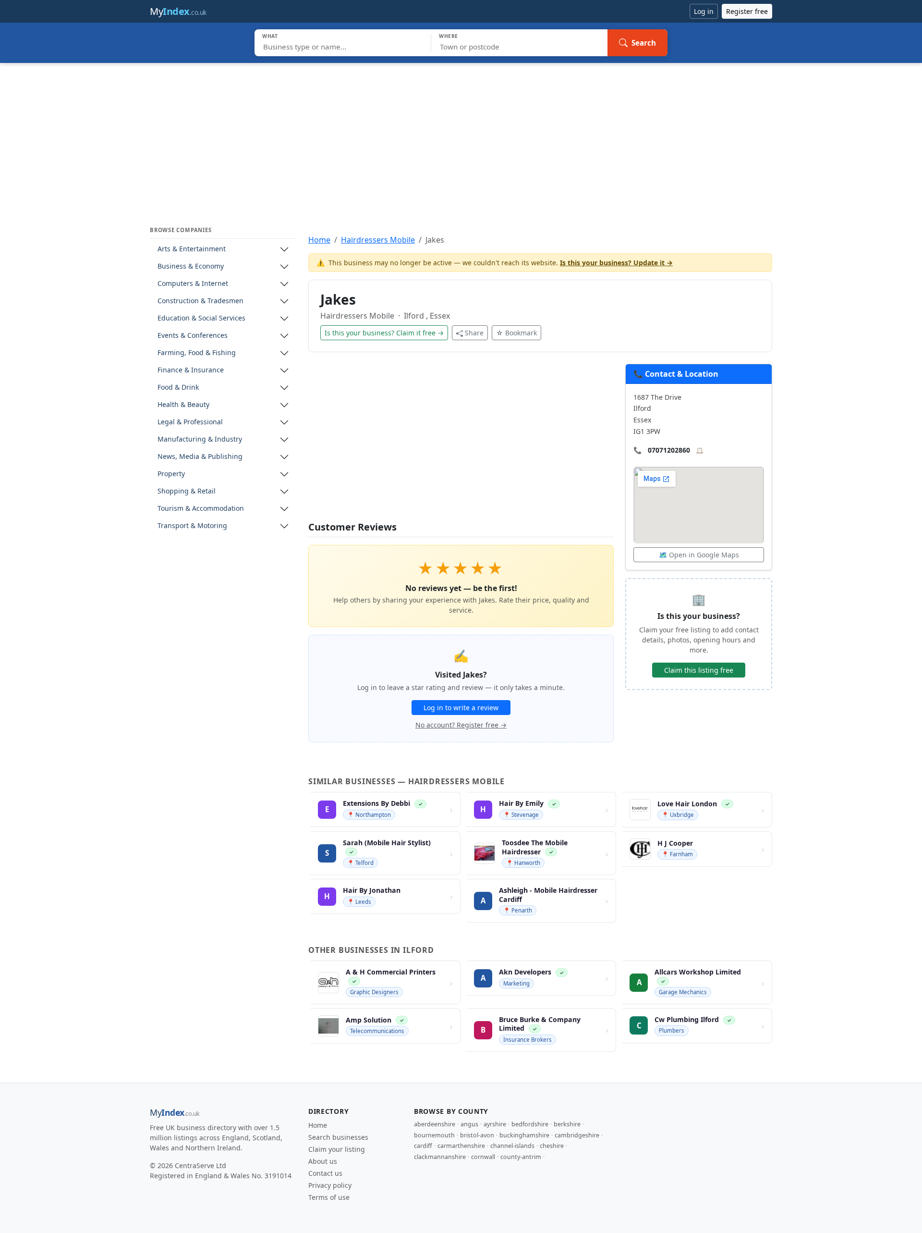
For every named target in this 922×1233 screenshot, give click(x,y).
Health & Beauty (183, 405)
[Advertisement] (461, 135)
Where (448, 36)
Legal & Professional (190, 422)
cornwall (483, 1157)
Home (319, 239)
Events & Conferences (193, 336)
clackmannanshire (440, 1157)
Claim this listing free (698, 670)
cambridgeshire (577, 1135)
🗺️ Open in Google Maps (699, 554)
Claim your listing (336, 1149)
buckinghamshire (524, 1135)
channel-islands (512, 1146)
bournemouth (434, 1135)
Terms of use (329, 1197)
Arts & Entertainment (192, 249)
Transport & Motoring (192, 526)
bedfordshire (529, 1124)
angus (469, 1124)
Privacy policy (330, 1185)
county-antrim (520, 1157)
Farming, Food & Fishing (197, 353)
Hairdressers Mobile (378, 239)
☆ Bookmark (516, 332)
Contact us (325, 1173)
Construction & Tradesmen (200, 301)
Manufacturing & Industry (200, 439)
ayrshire (495, 1124)
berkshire (567, 1124)
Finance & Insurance (191, 370)
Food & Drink (178, 387)
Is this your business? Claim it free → (384, 332)
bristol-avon (477, 1135)
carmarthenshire (461, 1146)
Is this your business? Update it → (616, 262)
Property (171, 474)
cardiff (423, 1146)
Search (643, 43)
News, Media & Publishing (200, 457)
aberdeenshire (434, 1124)
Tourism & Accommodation (201, 509)
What (270, 36)
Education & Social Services (201, 318)
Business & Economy (191, 266)
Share (474, 332)
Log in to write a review (461, 707)
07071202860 (669, 450)
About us (322, 1161)
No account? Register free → (461, 724)
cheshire (552, 1146)
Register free (747, 11)
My (178, 11)
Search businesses (338, 1137)
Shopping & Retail (187, 491)
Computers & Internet (193, 284)
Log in (704, 11)
